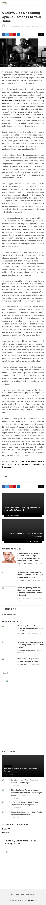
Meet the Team (17, 895)
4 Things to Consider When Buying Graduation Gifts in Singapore (24, 803)
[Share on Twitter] (7, 34)
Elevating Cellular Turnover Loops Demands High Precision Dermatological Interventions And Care (29, 557)
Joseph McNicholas (27, 650)
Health (4, 9)
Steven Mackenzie (16, 26)
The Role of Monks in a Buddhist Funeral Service (20, 770)
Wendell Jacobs (25, 563)
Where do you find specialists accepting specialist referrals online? (30, 644)
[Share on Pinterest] (14, 34)
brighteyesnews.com (29, 900)
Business (8, 766)
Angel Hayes (24, 598)
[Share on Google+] (11, 34)
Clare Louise (24, 580)
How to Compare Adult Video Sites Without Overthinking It (25, 781)
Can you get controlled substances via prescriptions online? (30, 628)
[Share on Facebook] (3, 34)
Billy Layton (24, 664)
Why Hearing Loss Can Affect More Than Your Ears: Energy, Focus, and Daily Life (30, 574)
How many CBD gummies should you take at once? (28, 660)
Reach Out (30, 895)
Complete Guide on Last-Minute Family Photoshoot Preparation (26, 813)
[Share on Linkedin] (18, 34)
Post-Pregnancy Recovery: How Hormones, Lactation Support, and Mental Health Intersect (29, 591)
